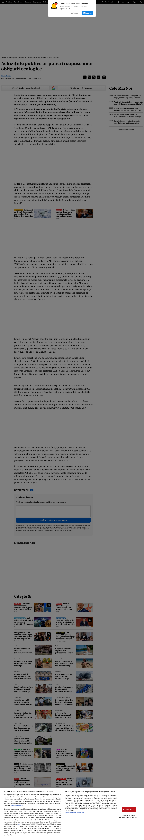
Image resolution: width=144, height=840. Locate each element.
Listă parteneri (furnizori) (74, 812)
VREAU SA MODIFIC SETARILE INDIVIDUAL (127, 816)
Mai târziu (74, 13)
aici (19, 824)
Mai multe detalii (17, 805)
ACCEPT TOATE (128, 809)
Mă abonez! (87, 13)
